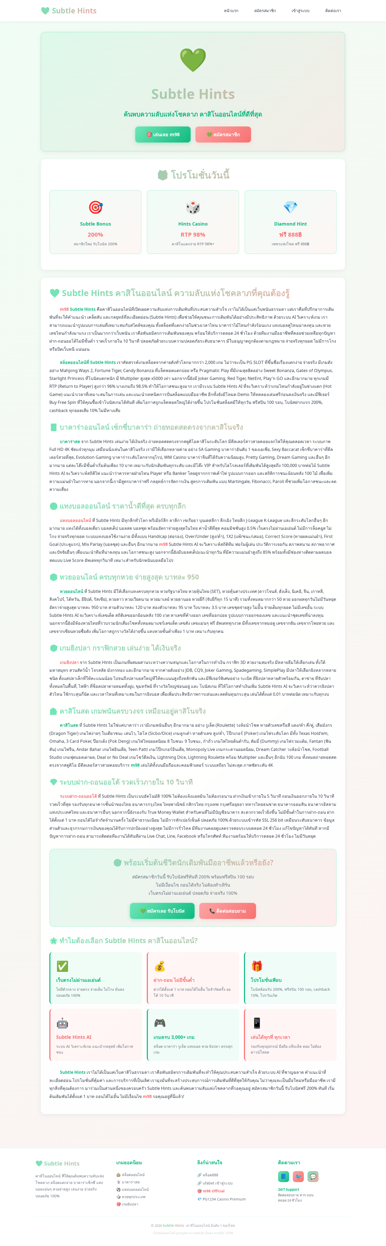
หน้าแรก (231, 10)
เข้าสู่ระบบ (301, 10)
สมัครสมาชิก (265, 10)
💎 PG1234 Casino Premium (221, 1199)
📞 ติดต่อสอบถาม (227, 911)
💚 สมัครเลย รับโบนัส (162, 911)
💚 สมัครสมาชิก (223, 134)
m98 (64, 309)
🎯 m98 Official (211, 1190)
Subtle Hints (69, 11)
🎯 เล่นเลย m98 (163, 134)
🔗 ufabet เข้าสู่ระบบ (215, 1183)
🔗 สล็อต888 (207, 1174)
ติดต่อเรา (333, 10)
